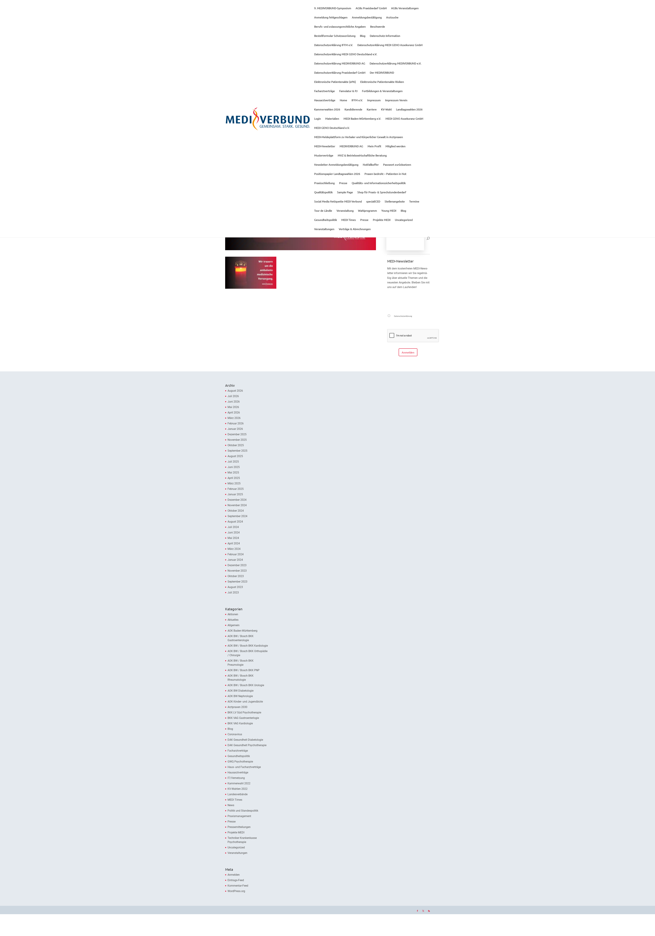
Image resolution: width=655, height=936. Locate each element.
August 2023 (235, 587)
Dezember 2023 (237, 565)
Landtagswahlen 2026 (409, 109)
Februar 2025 (236, 488)
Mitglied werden (395, 146)
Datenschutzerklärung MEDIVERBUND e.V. (395, 63)
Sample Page (345, 192)
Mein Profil (374, 146)
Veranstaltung (345, 210)
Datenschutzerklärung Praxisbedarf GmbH (339, 72)
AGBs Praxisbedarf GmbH (371, 8)
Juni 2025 (234, 467)
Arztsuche (392, 17)
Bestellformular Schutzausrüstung (334, 35)
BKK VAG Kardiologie (240, 723)
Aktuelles (233, 619)
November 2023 (237, 570)
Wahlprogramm (367, 210)
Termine (414, 201)
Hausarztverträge (324, 100)
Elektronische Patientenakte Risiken (382, 81)
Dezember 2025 (237, 434)
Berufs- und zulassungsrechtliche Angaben (340, 26)
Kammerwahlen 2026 (327, 109)
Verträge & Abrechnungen (355, 229)
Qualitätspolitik (323, 192)
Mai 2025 (233, 472)
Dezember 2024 (237, 499)
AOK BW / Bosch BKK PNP (243, 670)
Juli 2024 (233, 527)
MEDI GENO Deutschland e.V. (332, 127)
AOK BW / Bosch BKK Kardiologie (248, 645)
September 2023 (237, 581)
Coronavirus (235, 734)
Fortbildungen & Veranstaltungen (382, 91)
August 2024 (235, 521)
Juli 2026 (233, 396)
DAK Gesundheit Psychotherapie (247, 745)
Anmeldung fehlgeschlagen (330, 17)
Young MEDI (388, 210)
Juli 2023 (233, 592)
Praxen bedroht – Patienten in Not (385, 173)
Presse (343, 183)
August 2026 (235, 390)
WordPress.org (236, 891)
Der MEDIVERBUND (382, 72)
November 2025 (237, 439)
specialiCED (373, 201)
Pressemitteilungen (239, 827)
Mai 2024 (233, 538)
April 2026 (234, 412)
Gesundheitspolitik (325, 219)
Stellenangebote (395, 201)
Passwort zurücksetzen (397, 164)
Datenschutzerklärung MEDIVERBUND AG (339, 63)
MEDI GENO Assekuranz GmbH (404, 118)
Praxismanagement (239, 816)
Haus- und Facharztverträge (244, 767)
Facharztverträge (324, 91)
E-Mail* (391, 301)
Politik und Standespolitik (243, 810)
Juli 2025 (233, 461)
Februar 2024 (236, 554)
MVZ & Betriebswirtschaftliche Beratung (362, 155)
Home (343, 100)
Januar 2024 (235, 559)
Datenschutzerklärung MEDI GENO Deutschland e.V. (345, 54)
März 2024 (234, 548)
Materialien (332, 118)
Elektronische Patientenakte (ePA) (335, 81)
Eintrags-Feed (236, 880)
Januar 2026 (235, 429)
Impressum (374, 100)
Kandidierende (353, 109)
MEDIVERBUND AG (351, 146)
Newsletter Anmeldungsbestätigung (336, 164)
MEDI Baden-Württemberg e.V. (362, 118)
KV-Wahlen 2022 (238, 788)
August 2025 (235, 456)
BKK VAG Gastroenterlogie (243, 718)
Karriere (372, 109)
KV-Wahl (386, 109)
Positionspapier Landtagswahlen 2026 (337, 173)
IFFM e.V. (357, 100)
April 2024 (234, 543)
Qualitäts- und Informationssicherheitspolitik (379, 183)
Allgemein (233, 625)
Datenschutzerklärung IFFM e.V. (333, 45)
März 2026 (234, 418)
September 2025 (237, 450)
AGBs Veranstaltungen (405, 8)
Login (317, 118)
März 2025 (234, 483)
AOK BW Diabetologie (240, 690)
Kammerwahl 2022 (239, 783)
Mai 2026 (233, 407)
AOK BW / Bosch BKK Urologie (246, 685)
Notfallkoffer (371, 164)
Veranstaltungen (324, 229)
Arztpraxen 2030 (237, 707)
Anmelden (408, 352)
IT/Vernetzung (236, 778)
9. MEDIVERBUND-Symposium (332, 8)
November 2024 (237, 505)
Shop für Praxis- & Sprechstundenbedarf (381, 192)
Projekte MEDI (381, 219)
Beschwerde (377, 26)
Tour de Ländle (323, 210)
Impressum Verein (396, 100)
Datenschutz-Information (385, 35)
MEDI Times (348, 219)
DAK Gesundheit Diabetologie (245, 739)
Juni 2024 (234, 532)
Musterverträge (323, 155)
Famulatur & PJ (348, 91)
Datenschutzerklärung (403, 316)
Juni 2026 (234, 401)
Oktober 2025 (236, 445)
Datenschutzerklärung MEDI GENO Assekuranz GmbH (390, 45)
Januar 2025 (235, 494)
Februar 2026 (236, 423)
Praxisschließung (324, 183)
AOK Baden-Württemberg (242, 630)
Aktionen (233, 614)
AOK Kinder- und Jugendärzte (245, 701)
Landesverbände (238, 794)
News (231, 805)
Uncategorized (404, 219)
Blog (362, 35)
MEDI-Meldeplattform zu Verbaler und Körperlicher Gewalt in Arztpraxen (358, 137)
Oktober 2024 (236, 510)
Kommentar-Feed (238, 885)
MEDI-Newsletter (324, 146)
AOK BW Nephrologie (240, 696)
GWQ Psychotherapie (240, 761)
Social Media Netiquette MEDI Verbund (338, 201)
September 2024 (237, 516)
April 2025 (234, 478)
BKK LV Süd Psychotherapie (244, 712)
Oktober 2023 (236, 576)
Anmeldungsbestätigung (367, 17)
